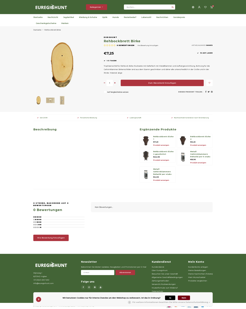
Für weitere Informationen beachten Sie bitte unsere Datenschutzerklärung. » (171, 302)
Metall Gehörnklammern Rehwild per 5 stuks (200, 154)
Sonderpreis (179, 17)
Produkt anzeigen (161, 145)
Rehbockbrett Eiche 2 (200, 137)
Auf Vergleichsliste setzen (118, 92)
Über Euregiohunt (159, 270)
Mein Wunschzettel (196, 277)
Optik (104, 17)
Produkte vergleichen (197, 281)
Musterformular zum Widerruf (164, 288)
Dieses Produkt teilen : (190, 92)
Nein (184, 298)
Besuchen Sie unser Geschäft (165, 274)
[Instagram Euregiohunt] (89, 287)
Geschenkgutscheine (46, 23)
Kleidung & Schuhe (88, 17)
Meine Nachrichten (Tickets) (200, 274)
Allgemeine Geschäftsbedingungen (167, 277)
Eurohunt (110, 37)
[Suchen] (172, 7)
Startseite (38, 17)
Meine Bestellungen (197, 270)
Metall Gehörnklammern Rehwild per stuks (162, 171)
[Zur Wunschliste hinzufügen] (209, 83)
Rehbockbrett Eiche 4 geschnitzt (163, 152)
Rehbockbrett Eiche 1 (163, 137)
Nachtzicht (53, 17)
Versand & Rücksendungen (164, 284)
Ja (170, 298)
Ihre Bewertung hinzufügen (148, 45)
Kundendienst (158, 267)
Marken (65, 23)
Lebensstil (146, 17)
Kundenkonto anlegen (198, 267)
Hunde (115, 17)
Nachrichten (162, 17)
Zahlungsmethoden (160, 281)
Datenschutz (157, 291)
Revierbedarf (130, 17)
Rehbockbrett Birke (52, 30)
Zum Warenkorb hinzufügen (162, 83)
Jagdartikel (68, 17)
